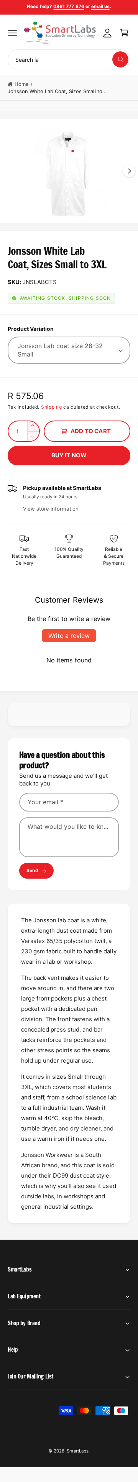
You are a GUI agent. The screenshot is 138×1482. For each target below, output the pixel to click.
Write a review (69, 635)
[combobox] (69, 59)
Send (32, 870)
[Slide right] (129, 171)
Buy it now (69, 455)
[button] (12, 32)
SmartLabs (77, 1451)
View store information (51, 509)
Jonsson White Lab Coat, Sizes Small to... (57, 91)
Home (22, 84)
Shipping (51, 407)
